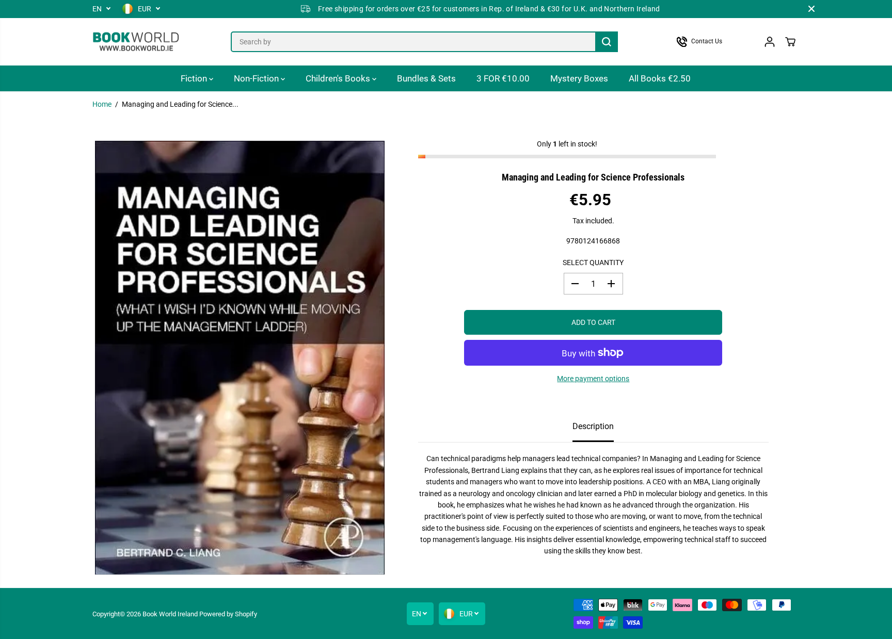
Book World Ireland (170, 614)
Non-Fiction (257, 78)
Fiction (195, 78)
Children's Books (339, 78)
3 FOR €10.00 (503, 78)
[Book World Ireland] (136, 42)
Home (102, 104)
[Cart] (790, 41)
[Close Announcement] (811, 9)
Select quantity (593, 262)
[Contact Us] (709, 41)
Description (593, 426)
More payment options (593, 378)
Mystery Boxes (579, 78)
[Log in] (769, 41)
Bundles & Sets (426, 78)
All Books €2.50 (660, 78)
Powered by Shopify (228, 614)
